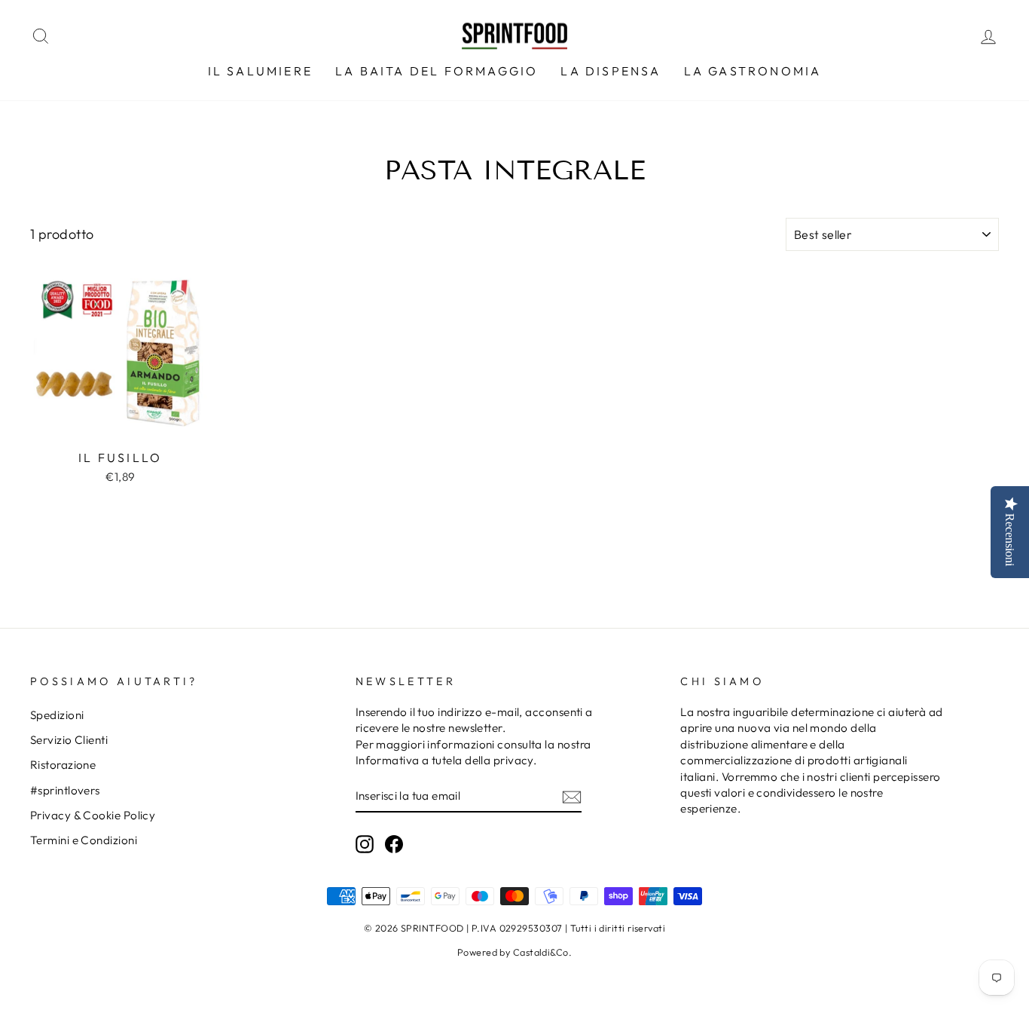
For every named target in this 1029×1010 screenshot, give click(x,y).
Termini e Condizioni (83, 840)
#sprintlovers (65, 790)
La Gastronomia (753, 70)
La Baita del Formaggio (436, 70)
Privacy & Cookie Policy (92, 815)
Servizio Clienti (69, 740)
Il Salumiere (260, 70)
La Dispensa (610, 70)
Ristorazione (63, 765)
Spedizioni (57, 715)
